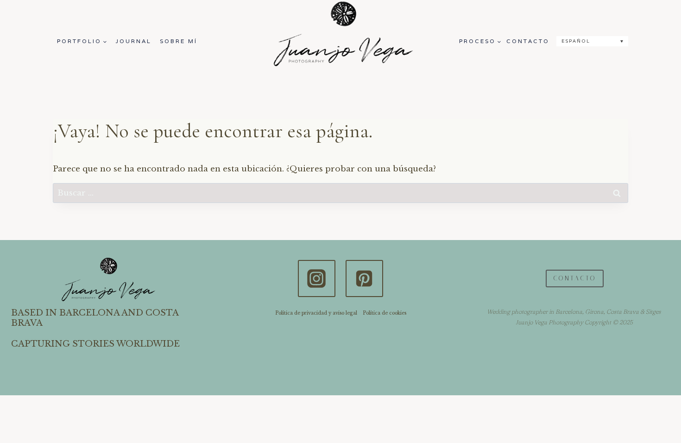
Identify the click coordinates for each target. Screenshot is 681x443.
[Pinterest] (364, 278)
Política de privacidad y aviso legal (316, 313)
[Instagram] (316, 278)
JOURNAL (133, 41)
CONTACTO (527, 41)
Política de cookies (384, 313)
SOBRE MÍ (178, 41)
